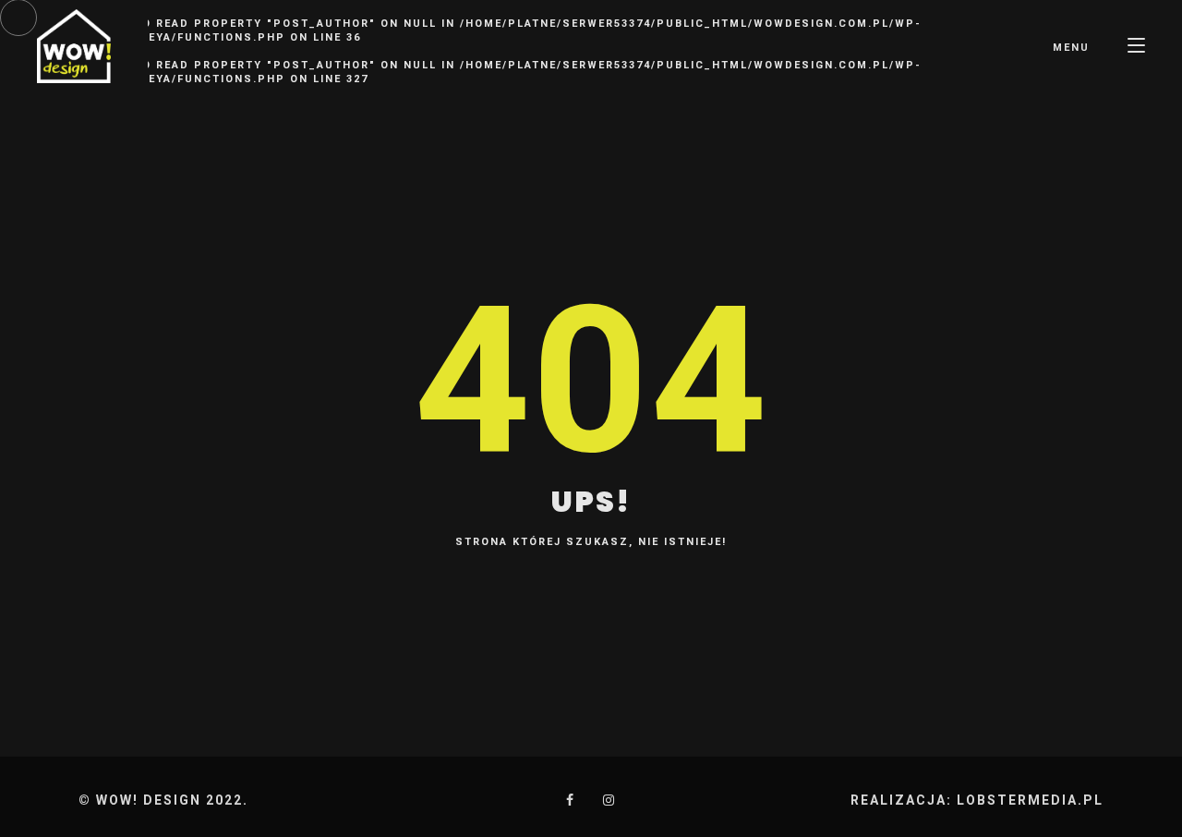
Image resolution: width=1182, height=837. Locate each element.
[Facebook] (570, 800)
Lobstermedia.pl (1030, 800)
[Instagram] (609, 800)
